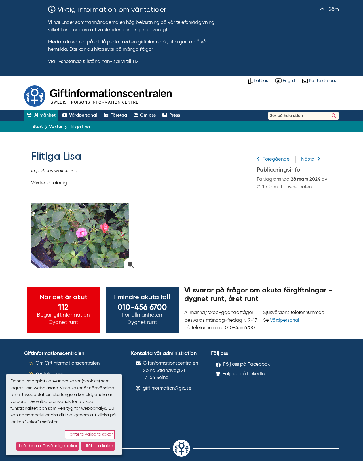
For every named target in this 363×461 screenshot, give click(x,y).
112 (63, 307)
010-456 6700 (142, 307)
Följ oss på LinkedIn (244, 374)
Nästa (308, 159)
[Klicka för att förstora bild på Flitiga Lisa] (82, 235)
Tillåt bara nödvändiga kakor (47, 446)
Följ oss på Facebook (246, 364)
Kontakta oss (49, 374)
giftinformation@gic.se (167, 388)
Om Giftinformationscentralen (67, 363)
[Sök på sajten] (334, 115)
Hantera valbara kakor (90, 434)
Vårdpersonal (284, 320)
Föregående (276, 159)
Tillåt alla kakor (98, 446)
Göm (332, 9)
